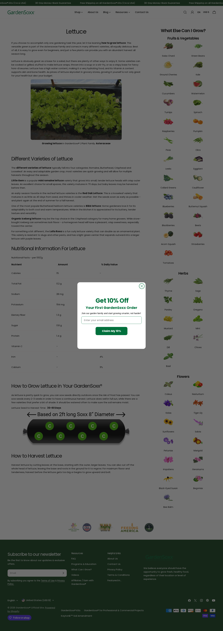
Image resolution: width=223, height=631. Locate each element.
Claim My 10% (111, 331)
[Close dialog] (141, 286)
